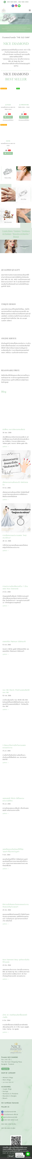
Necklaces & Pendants (10, 1093)
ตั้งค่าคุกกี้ (11, 1156)
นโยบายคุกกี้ (12, 1153)
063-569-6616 (12, 2)
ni (10, 1111)
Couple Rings (7, 1089)
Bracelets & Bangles (9, 1096)
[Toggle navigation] (30, 10)
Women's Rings (8, 1077)
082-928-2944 (23, 2)
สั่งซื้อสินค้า (9, 117)
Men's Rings (7, 1080)
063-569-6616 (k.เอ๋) (11, 1120)
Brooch (5, 1098)
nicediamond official (11, 1114)
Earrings (5, 1091)
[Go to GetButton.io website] (28, 1157)
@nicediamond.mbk (10, 1117)
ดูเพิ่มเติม (5, 446)
